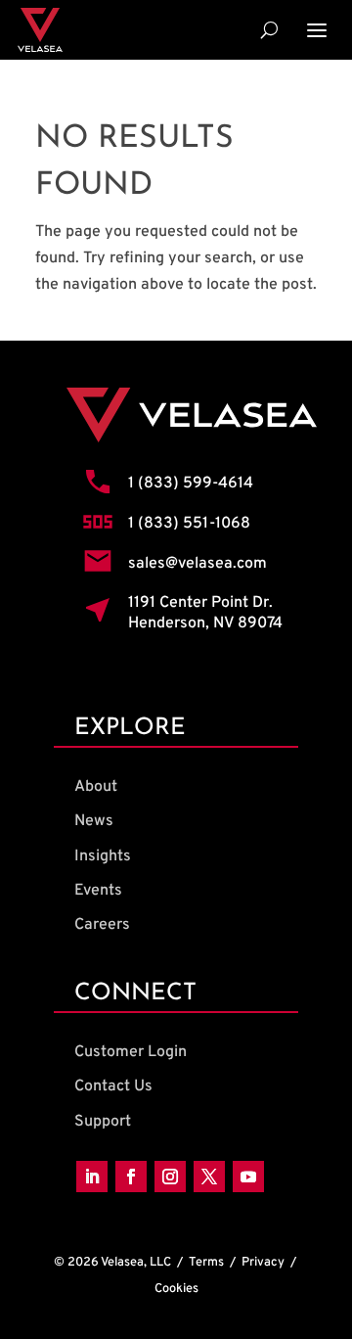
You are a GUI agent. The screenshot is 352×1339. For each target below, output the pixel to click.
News (93, 821)
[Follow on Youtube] (248, 1176)
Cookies (176, 1289)
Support (102, 1121)
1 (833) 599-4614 (190, 483)
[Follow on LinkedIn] (92, 1176)
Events (98, 890)
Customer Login (130, 1052)
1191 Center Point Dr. (200, 603)
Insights (102, 856)
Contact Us (113, 1086)
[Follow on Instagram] (170, 1176)
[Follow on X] (209, 1176)
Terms (206, 1262)
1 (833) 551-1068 (189, 523)
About (95, 787)
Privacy (263, 1262)
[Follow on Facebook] (131, 1176)
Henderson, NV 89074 (205, 623)
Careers (102, 925)
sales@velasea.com (197, 564)
